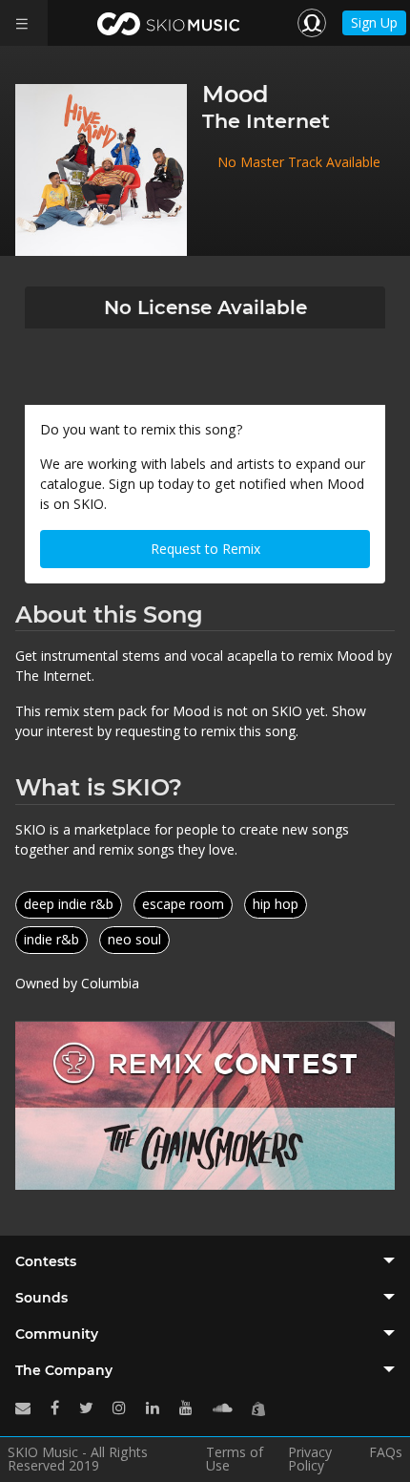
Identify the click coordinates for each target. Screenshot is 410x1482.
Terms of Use (234, 1459)
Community (56, 1334)
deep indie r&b (68, 904)
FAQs (385, 1453)
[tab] (205, 1261)
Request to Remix (205, 549)
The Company (64, 1370)
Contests (45, 1261)
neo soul (134, 939)
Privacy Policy (310, 1459)
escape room (183, 904)
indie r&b (51, 939)
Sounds (41, 1297)
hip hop (275, 904)
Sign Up (374, 22)
